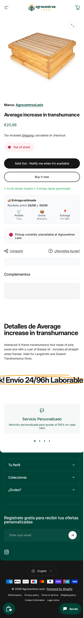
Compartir (16, 251)
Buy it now (42, 177)
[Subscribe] (69, 545)
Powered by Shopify (58, 598)
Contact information (33, 609)
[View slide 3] (44, 440)
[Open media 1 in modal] (73, 25)
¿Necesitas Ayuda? (67, 251)
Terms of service (48, 604)
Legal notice (51, 609)
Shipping (28, 135)
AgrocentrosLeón (29, 105)
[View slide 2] (39, 440)
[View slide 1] (34, 440)
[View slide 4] (49, 440)
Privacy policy (30, 604)
